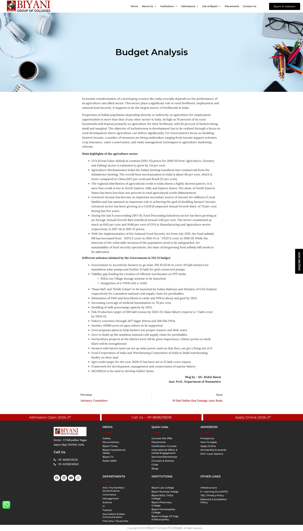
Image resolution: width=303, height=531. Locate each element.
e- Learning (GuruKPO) (214, 491)
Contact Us (249, 6)
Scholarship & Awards (213, 449)
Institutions (167, 6)
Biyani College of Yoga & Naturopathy (165, 518)
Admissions (188, 6)
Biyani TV (108, 456)
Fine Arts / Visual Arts (115, 520)
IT (104, 506)
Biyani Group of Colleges (165, 528)
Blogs (155, 468)
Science (107, 502)
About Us (147, 6)
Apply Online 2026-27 (253, 417)
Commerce (109, 494)
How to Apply (208, 442)
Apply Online (208, 446)
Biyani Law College (163, 487)
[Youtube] (71, 478)
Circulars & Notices (163, 460)
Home (134, 6)
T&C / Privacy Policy (212, 495)
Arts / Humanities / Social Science (114, 489)
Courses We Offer (162, 438)
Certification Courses (164, 446)
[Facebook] (57, 478)
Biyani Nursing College (165, 491)
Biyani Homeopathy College (163, 511)
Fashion (107, 510)
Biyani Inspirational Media (114, 451)
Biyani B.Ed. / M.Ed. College (163, 497)
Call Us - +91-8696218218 (151, 417)
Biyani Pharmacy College (162, 504)
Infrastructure (208, 487)
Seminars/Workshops (164, 456)
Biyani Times (110, 446)
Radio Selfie (109, 460)
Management (111, 498)
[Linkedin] (64, 478)
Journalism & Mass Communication (114, 516)
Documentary (111, 442)
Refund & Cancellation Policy (213, 501)
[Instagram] (78, 478)
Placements (232, 6)
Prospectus (207, 438)
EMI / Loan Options (211, 453)
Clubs (155, 464)
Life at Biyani (210, 6)
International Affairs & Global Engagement (164, 451)
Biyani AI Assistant (284, 6)
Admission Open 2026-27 (50, 417)
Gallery (107, 438)
